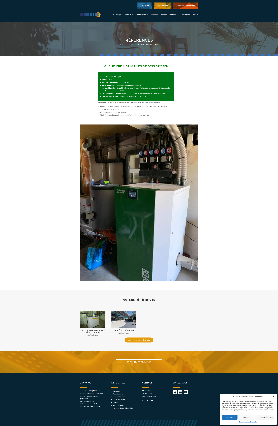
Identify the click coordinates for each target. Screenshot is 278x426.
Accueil (124, 44)
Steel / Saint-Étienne (123, 330)
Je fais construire (119, 399)
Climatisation (130, 15)
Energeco (116, 391)
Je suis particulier (119, 397)
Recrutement (174, 15)
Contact (195, 15)
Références (185, 15)
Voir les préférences (265, 417)
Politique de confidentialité (248, 422)
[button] (274, 397)
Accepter (230, 417)
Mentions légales (119, 405)
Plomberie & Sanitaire (158, 15)
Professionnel (92, 335)
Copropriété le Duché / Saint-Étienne (92, 331)
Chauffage (117, 15)
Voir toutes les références (139, 340)
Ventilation (141, 15)
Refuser (246, 417)
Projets (132, 44)
